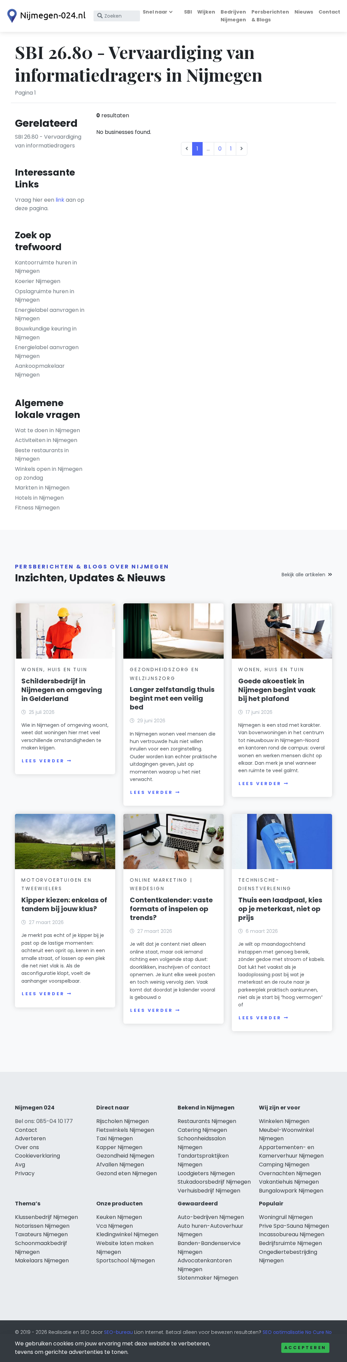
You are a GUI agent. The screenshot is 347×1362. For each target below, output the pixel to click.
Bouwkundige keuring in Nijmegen (46, 333)
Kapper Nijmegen (119, 1147)
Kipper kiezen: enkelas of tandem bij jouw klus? (64, 904)
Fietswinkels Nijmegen (125, 1130)
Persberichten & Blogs (270, 15)
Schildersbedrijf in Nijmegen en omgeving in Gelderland (61, 689)
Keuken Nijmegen (119, 1217)
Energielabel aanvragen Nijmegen (47, 351)
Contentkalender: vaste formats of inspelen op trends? (171, 908)
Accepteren (305, 1347)
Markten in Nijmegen (42, 488)
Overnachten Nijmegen (290, 1173)
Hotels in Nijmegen (39, 498)
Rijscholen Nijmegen (122, 1121)
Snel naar (155, 11)
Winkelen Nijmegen (284, 1121)
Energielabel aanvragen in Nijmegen (49, 314)
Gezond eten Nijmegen (126, 1173)
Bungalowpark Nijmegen (291, 1191)
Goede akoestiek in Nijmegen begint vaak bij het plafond (276, 689)
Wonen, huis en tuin (54, 669)
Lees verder (43, 761)
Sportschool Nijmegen (125, 1260)
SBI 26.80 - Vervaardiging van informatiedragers (48, 141)
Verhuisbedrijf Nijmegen (209, 1191)
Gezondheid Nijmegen (125, 1156)
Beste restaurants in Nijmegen (42, 454)
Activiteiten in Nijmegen (46, 440)
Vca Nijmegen (114, 1226)
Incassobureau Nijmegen (291, 1234)
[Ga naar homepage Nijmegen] (44, 15)
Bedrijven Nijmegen (233, 15)
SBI (188, 11)
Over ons (27, 1147)
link (60, 200)
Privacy (25, 1173)
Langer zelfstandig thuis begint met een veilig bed (172, 698)
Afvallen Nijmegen (120, 1164)
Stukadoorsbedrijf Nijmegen (214, 1182)
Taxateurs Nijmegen (41, 1234)
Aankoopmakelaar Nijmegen (40, 370)
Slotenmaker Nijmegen (208, 1278)
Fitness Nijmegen (37, 508)
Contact (329, 11)
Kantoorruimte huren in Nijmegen (46, 267)
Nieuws (303, 11)
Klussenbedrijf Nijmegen (46, 1217)
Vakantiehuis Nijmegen (289, 1182)
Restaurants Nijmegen (207, 1121)
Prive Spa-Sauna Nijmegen (294, 1226)
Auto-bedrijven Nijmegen (211, 1217)
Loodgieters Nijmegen (206, 1173)
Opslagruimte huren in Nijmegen (44, 295)
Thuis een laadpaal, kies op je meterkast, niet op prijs (280, 908)
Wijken (206, 11)
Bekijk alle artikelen (303, 574)
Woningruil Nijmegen (286, 1217)
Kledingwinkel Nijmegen (127, 1234)
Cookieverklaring (37, 1156)
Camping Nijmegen (284, 1164)
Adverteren (30, 1138)
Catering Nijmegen (202, 1130)
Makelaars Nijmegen (42, 1260)
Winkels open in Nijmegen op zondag (48, 473)
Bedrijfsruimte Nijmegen (290, 1243)
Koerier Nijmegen (37, 281)
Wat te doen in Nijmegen (47, 430)
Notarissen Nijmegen (42, 1226)
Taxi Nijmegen (114, 1138)
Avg (20, 1164)
